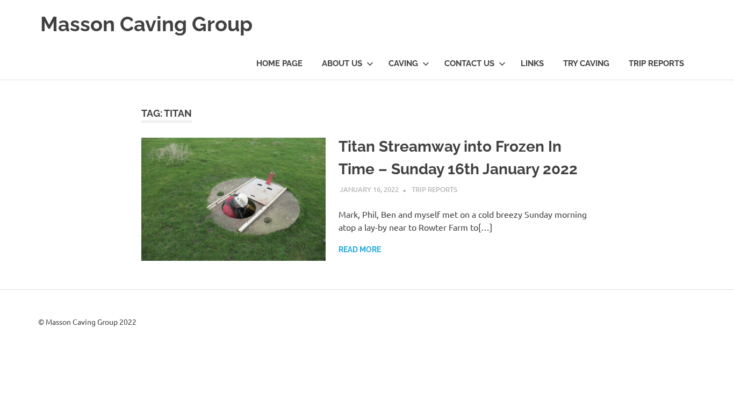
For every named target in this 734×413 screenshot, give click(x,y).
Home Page (279, 63)
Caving (403, 63)
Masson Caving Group (146, 24)
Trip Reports (656, 63)
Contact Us (469, 63)
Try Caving (586, 63)
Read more (360, 249)
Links (532, 63)
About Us (342, 63)
